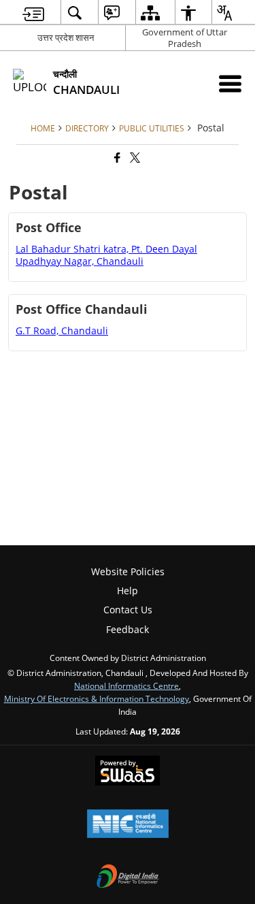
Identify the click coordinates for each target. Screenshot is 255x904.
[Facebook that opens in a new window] (116, 158)
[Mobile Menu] (230, 83)
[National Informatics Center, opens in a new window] (128, 825)
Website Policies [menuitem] (128, 571)
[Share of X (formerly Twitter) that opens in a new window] (133, 158)
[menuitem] (33, 12)
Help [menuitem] (127, 590)
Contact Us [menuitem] (127, 609)
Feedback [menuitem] (127, 629)
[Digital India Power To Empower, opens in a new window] (127, 877)
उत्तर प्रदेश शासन (65, 37)
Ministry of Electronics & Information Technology (96, 698)
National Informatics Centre (126, 685)
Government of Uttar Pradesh (184, 38)
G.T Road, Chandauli (62, 330)
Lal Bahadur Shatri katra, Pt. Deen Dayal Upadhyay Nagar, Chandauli (106, 255)
